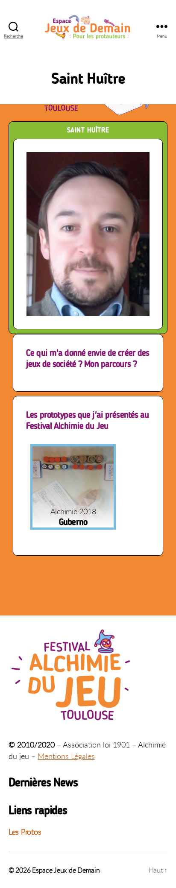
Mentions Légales (66, 756)
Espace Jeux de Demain (66, 870)
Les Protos (25, 831)
